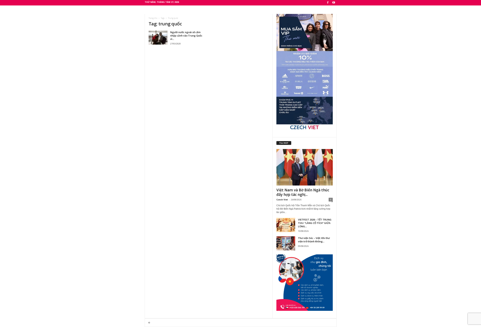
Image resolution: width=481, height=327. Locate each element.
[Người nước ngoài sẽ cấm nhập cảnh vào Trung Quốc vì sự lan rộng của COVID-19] (158, 37)
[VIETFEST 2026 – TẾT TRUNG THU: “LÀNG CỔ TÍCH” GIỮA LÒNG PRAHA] (285, 225)
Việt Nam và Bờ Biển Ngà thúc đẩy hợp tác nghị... (302, 192)
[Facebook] (328, 2)
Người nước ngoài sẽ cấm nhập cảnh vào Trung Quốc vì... (186, 35)
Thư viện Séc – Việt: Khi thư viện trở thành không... (314, 239)
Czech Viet (282, 199)
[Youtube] (333, 2)
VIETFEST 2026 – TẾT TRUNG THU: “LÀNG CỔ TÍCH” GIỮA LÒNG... (314, 223)
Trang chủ (153, 18)
